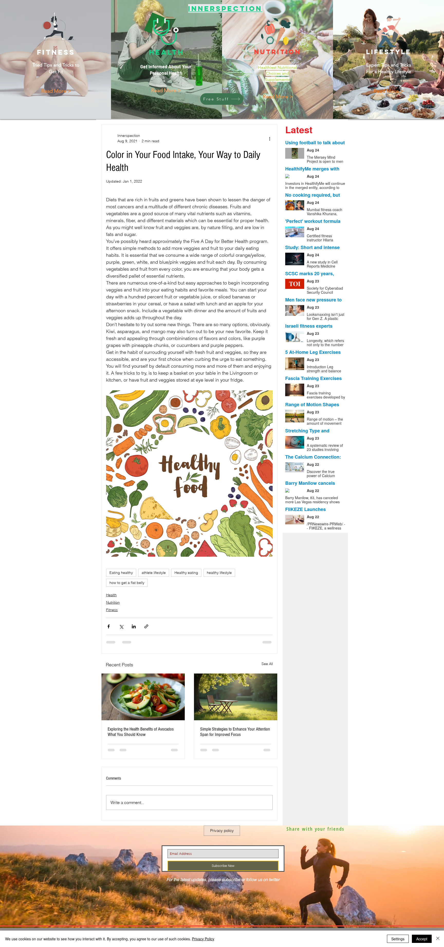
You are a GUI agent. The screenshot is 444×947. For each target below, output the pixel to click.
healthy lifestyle (219, 572)
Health (111, 595)
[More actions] (269, 138)
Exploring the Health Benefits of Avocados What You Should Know (141, 731)
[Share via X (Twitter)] (121, 626)
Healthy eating (186, 572)
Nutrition (113, 602)
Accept (421, 938)
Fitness (112, 610)
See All (267, 663)
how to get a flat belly (126, 582)
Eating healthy (121, 572)
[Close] (438, 939)
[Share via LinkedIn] (133, 626)
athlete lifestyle (154, 572)
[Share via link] (146, 626)
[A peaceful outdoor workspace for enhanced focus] (235, 697)
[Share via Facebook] (108, 626)
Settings (397, 938)
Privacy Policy (203, 938)
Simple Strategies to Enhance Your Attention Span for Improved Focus (235, 731)
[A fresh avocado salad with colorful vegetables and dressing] (143, 697)
